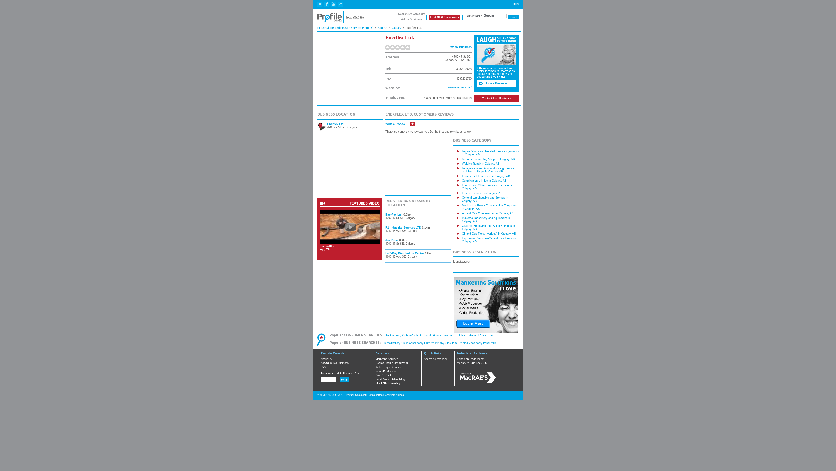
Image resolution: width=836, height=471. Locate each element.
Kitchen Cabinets (412, 335)
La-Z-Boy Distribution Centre (404, 253)
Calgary (396, 27)
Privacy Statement (356, 395)
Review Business (460, 47)
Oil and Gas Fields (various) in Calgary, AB (489, 233)
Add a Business (411, 19)
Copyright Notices (394, 395)
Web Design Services (388, 367)
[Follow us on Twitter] (320, 4)
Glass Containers (411, 343)
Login (515, 3)
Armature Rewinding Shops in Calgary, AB (488, 159)
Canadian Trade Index (470, 359)
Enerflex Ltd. (335, 124)
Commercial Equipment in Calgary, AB (486, 176)
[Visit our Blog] (333, 4)
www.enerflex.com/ (460, 87)
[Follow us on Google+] (340, 4)
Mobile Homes (433, 335)
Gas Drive (391, 240)
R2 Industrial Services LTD (403, 227)
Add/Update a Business (335, 363)
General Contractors (481, 335)
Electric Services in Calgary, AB (482, 193)
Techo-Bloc (327, 246)
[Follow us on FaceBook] (327, 4)
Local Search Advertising (390, 379)
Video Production (386, 371)
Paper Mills (489, 343)
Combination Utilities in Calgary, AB (484, 180)
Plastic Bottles (391, 343)
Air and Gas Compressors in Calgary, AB (487, 213)
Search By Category (411, 13)
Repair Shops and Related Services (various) (345, 27)
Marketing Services (387, 359)
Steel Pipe (451, 343)
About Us (326, 359)
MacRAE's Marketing (388, 383)
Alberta (382, 27)
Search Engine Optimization (392, 363)
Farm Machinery (433, 343)
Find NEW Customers (444, 17)
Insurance (449, 335)
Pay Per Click (383, 375)
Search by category (435, 359)
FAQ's (324, 367)
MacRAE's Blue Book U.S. (472, 363)
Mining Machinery (470, 343)
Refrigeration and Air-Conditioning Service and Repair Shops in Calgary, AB (488, 170)
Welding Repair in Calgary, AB (481, 163)
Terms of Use (375, 395)
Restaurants (392, 335)
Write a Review (395, 124)
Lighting (462, 335)
